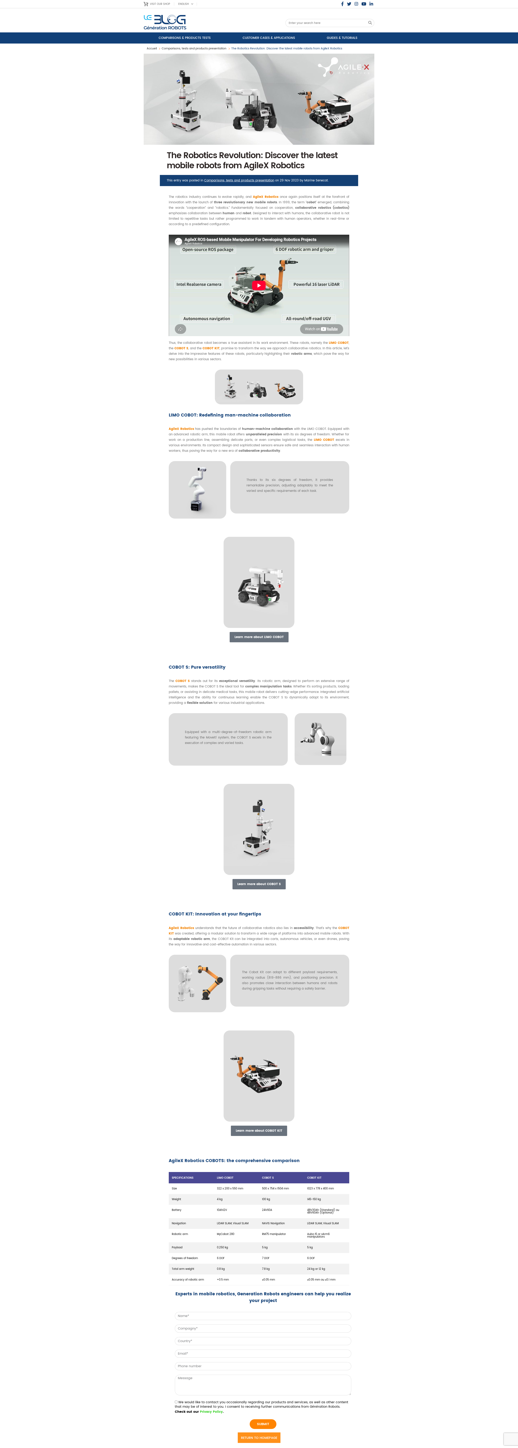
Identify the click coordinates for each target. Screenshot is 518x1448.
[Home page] (176, 23)
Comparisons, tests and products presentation (194, 48)
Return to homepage (259, 1438)
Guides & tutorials (342, 37)
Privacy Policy (211, 1411)
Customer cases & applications (269, 37)
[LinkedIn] (371, 4)
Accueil (152, 48)
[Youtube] (363, 4)
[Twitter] (349, 4)
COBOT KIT (211, 348)
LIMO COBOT (339, 342)
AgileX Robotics (265, 196)
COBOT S (181, 348)
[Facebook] (342, 4)
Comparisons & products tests (185, 37)
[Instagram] (356, 4)
